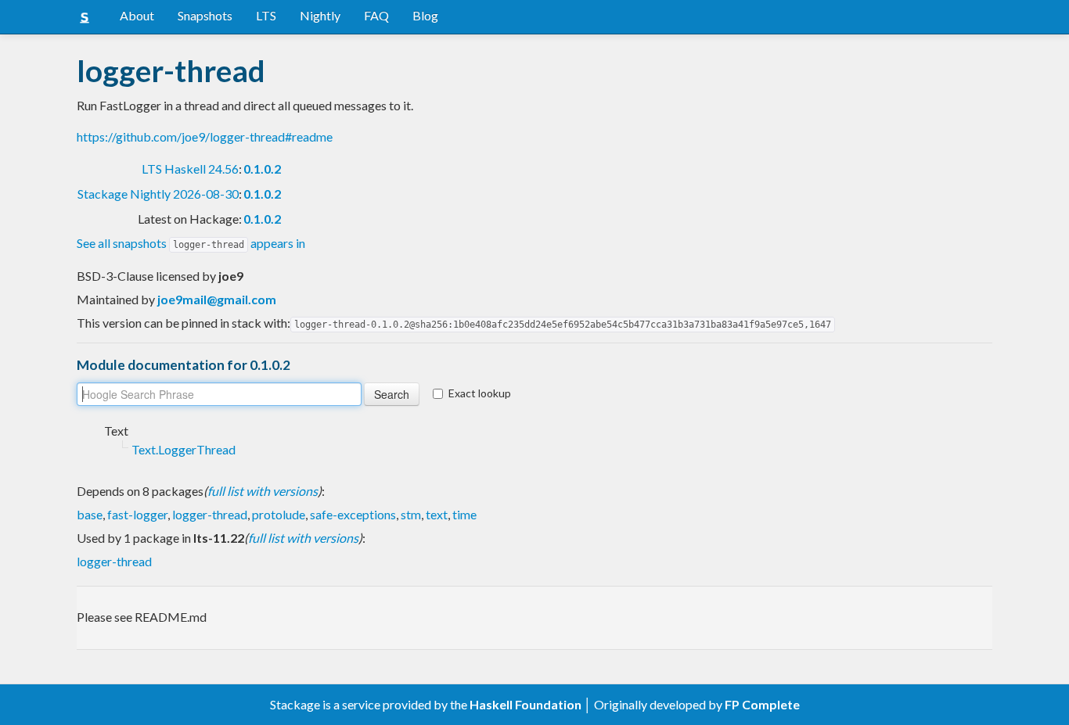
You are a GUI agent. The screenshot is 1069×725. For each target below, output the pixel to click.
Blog (425, 15)
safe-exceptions (353, 514)
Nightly (320, 15)
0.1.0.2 (262, 168)
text (437, 514)
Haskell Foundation (525, 704)
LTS (266, 15)
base (90, 514)
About (137, 15)
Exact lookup (479, 393)
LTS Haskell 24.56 (190, 168)
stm (411, 514)
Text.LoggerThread (183, 449)
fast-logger (137, 514)
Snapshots (205, 15)
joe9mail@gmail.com (216, 299)
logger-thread (209, 514)
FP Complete (762, 704)
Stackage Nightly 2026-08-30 (158, 193)
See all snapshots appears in (191, 242)
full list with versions (262, 490)
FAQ (376, 15)
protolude (278, 514)
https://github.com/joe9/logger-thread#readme (205, 136)
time (464, 514)
